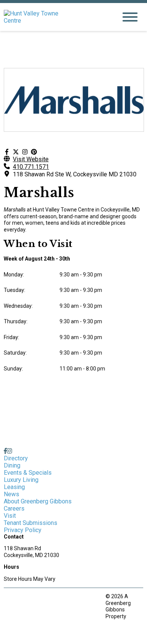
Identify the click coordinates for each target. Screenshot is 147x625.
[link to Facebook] (5, 451)
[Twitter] (16, 152)
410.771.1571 (31, 166)
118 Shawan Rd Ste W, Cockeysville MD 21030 (74, 174)
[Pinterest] (34, 152)
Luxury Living (21, 479)
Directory (16, 458)
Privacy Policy (22, 530)
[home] (55, 17)
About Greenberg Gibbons (38, 501)
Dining (12, 465)
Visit (10, 515)
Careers (14, 508)
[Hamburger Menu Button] (130, 17)
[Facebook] (7, 152)
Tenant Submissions (30, 522)
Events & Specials (28, 472)
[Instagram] (25, 152)
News (11, 494)
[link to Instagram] (9, 451)
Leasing (14, 487)
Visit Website (31, 159)
